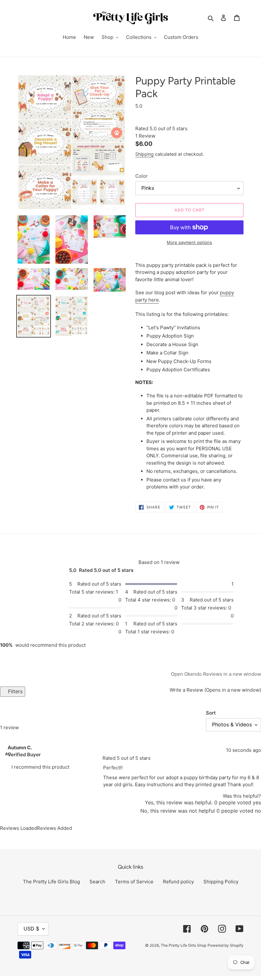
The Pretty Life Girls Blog (51, 882)
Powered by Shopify (225, 945)
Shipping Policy (220, 882)
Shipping (144, 154)
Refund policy (178, 882)
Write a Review (214, 690)
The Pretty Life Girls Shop (183, 945)
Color (141, 176)
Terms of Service (134, 882)
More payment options (189, 242)
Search (97, 882)
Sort (211, 713)
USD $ (31, 928)
